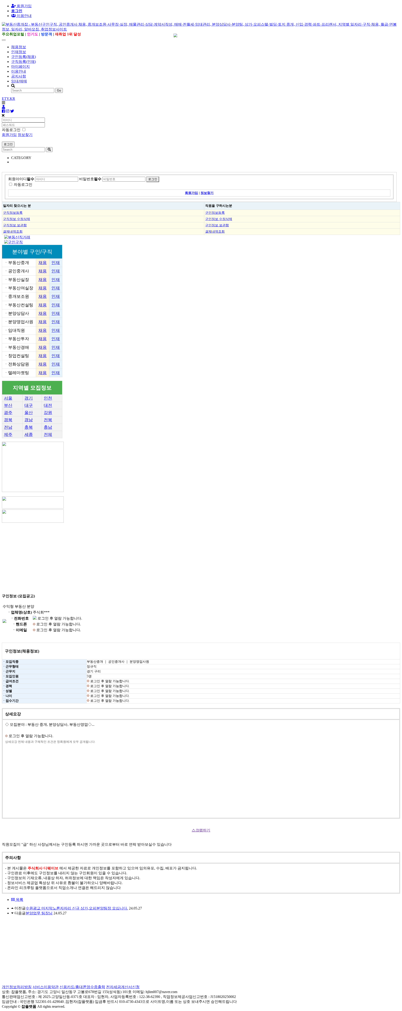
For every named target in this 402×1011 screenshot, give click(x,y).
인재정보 (18, 52)
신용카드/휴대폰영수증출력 (82, 987)
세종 (28, 434)
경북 (8, 419)
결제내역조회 (13, 231)
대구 (28, 405)
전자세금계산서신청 (123, 987)
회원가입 (24, 6)
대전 (48, 405)
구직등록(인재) (23, 62)
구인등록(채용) (23, 57)
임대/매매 (19, 81)
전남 (8, 427)
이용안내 (18, 71)
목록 (19, 900)
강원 (48, 412)
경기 (28, 398)
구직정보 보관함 (15, 225)
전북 (48, 419)
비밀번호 (90, 179)
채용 (42, 262)
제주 (8, 434)
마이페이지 (20, 66)
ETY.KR (8, 99)
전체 (48, 434)
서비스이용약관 (46, 987)
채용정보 (18, 47)
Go (59, 90)
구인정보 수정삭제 (218, 219)
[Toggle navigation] (4, 40)
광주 (8, 412)
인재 (55, 262)
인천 (48, 398)
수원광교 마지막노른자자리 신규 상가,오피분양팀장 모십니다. (77, 908)
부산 (8, 405)
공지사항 (18, 76)
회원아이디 (21, 179)
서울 (8, 398)
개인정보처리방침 (17, 987)
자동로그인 (23, 185)
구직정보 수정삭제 (16, 219)
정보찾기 (25, 135)
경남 (28, 419)
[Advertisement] (141, 556)
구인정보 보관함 (217, 225)
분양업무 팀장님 (39, 913)
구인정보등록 (215, 212)
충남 (48, 427)
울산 (28, 412)
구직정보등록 (13, 212)
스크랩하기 (201, 830)
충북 (28, 427)
